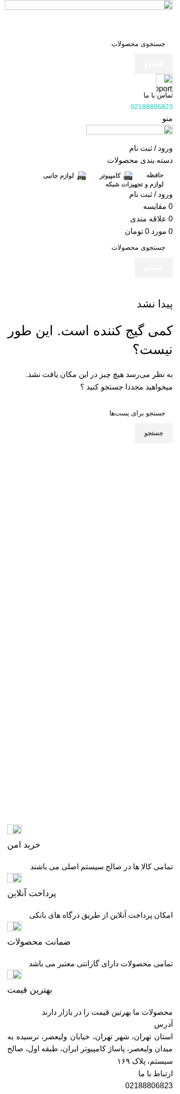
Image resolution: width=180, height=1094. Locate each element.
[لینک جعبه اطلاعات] (90, 838)
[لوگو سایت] (89, 16)
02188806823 (149, 1086)
